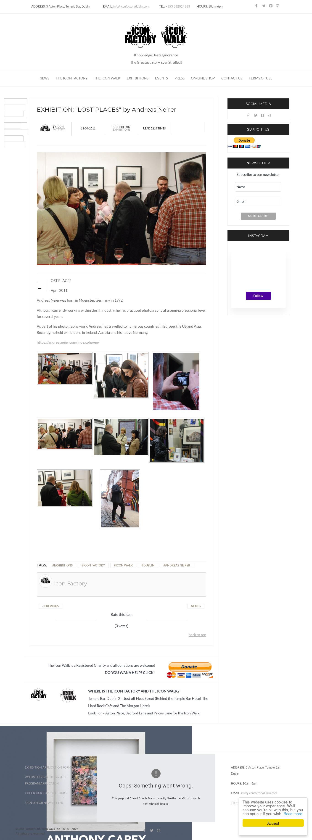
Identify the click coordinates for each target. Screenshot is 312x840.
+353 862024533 (177, 6)
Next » (196, 606)
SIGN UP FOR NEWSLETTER (44, 803)
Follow (258, 296)
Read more (292, 813)
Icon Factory (59, 128)
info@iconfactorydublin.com (131, 6)
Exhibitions (121, 129)
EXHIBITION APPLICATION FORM (48, 767)
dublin (148, 565)
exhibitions (63, 565)
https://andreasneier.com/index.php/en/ (68, 342)
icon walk (124, 565)
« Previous (50, 606)
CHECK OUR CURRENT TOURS (45, 793)
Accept (273, 823)
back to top (197, 635)
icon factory (94, 565)
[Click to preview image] (121, 208)
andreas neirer (177, 565)
